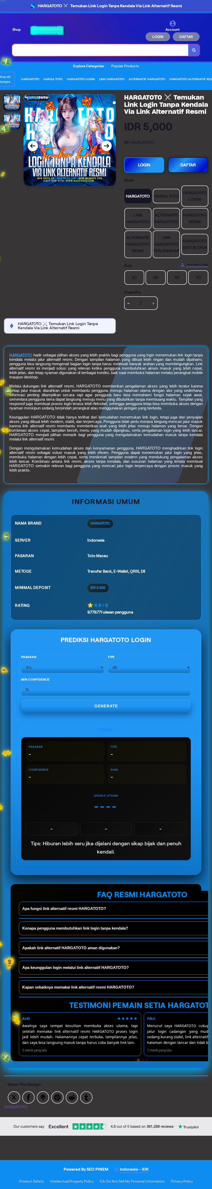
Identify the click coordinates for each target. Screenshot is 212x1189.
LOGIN (157, 37)
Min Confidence (35, 679)
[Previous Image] (33, 146)
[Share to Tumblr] (86, 1097)
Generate (106, 706)
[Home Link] (47, 30)
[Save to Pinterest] (57, 1097)
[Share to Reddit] (72, 1097)
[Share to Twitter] (14, 1097)
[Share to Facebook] (28, 1097)
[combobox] (100, 50)
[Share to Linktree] (43, 1097)
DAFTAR (186, 37)
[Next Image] (106, 146)
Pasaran (28, 657)
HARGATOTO (20, 355)
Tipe (111, 657)
